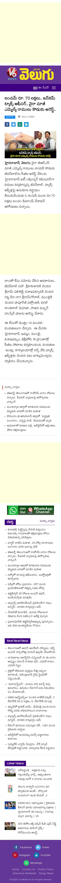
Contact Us (28, 870)
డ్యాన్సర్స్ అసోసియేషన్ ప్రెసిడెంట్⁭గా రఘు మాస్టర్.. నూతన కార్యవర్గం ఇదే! (29, 605)
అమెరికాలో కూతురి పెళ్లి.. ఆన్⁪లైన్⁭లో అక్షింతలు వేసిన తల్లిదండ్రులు (31, 428)
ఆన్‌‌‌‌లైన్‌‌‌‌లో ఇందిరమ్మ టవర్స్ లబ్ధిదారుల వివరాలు (28, 737)
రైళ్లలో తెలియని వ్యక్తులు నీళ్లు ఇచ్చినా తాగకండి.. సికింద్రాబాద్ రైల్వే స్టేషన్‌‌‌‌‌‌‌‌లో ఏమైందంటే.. (27, 675)
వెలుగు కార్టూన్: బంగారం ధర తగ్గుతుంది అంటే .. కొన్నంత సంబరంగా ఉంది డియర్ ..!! (33, 791)
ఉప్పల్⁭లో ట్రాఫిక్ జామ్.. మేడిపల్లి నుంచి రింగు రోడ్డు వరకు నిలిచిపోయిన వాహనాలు (32, 709)
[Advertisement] (30, 32)
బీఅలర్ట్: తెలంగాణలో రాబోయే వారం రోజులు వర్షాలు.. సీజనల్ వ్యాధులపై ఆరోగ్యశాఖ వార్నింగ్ (31, 398)
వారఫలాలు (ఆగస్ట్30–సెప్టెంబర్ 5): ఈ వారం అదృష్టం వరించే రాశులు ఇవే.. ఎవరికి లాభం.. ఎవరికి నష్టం (32, 662)
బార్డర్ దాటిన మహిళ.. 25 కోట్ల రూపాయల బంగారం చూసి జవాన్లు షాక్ (30, 545)
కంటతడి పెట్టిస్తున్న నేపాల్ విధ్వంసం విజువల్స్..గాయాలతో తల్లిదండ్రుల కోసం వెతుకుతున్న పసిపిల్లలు (29, 534)
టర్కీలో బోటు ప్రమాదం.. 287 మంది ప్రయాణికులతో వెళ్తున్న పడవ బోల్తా (27, 586)
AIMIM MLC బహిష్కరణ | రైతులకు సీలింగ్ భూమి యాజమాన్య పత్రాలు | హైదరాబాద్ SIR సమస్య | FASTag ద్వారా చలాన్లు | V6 (37, 810)
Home (15, 870)
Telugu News (46, 873)
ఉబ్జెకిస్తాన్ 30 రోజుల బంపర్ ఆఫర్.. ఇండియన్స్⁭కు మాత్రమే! (27, 596)
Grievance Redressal (24, 873)
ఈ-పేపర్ (43, 88)
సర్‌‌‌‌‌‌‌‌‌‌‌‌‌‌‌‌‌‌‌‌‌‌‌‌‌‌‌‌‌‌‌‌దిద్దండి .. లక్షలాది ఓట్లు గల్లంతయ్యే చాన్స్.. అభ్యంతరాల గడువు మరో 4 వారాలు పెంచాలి (35, 775)
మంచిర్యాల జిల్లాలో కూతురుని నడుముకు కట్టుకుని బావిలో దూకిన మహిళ (28, 409)
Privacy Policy (45, 870)
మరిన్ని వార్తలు (47, 521)
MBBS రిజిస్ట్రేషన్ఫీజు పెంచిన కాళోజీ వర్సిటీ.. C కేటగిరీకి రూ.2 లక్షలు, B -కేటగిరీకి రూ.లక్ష (31, 700)
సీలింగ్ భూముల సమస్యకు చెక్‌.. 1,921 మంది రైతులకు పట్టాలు (31, 728)
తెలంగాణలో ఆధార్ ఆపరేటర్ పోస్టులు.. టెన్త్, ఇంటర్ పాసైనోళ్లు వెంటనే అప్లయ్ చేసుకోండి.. (32, 650)
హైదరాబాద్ (10, 117)
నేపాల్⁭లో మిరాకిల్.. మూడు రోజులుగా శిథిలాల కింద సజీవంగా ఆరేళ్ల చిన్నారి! (28, 614)
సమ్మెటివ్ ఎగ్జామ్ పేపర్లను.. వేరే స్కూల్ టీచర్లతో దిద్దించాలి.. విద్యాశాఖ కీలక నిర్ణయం (31, 746)
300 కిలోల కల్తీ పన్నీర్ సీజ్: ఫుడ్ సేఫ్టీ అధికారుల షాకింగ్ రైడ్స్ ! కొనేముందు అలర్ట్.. (37, 828)
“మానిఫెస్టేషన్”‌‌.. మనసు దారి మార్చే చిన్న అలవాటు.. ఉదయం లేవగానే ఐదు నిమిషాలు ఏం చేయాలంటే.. (31, 688)
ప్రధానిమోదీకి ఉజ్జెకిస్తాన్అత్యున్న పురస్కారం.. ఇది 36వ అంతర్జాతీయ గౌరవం (31, 624)
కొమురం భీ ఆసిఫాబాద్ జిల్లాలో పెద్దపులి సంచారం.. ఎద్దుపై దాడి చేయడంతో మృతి (29, 418)
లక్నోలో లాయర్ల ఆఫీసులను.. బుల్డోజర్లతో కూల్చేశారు (29, 577)
